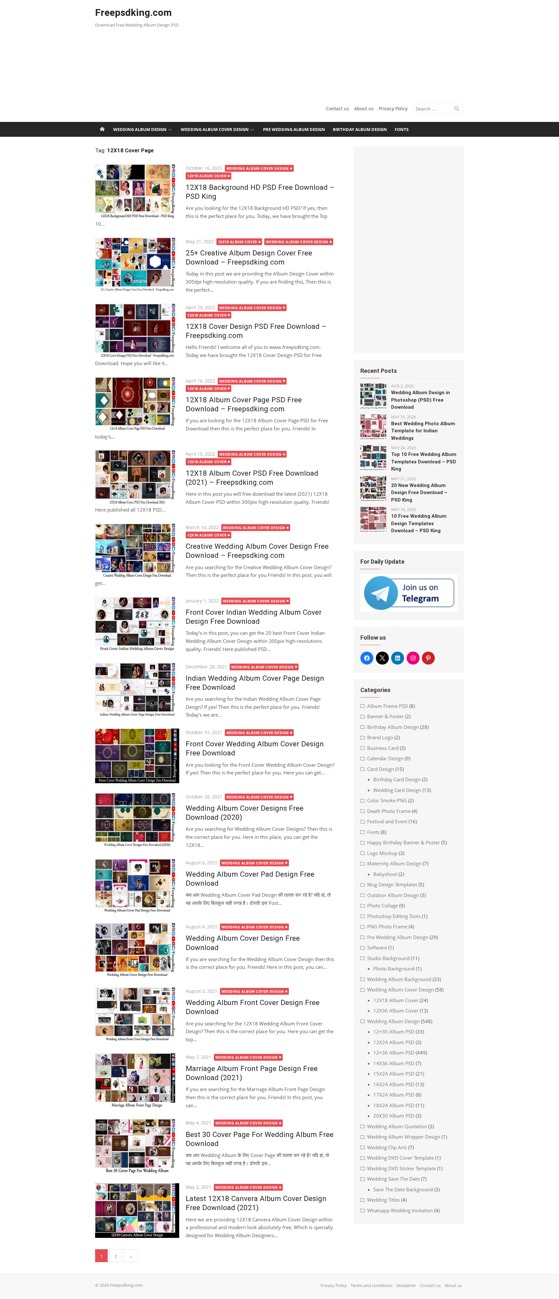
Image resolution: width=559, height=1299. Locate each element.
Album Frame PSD (387, 706)
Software (377, 947)
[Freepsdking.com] (102, 129)
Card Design (380, 769)
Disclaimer (406, 1285)
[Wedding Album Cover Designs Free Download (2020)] (137, 820)
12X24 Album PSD (393, 1042)
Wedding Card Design (397, 790)
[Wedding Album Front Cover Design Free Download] (137, 1014)
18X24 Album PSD (393, 1105)
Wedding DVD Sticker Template (401, 1168)
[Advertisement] (342, 48)
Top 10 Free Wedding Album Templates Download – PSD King (423, 461)
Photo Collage (382, 905)
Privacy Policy (393, 108)
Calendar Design (385, 758)
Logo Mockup (382, 853)
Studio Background (388, 958)
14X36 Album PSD (393, 1063)
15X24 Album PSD (393, 1073)
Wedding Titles (383, 1199)
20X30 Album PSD (393, 1115)
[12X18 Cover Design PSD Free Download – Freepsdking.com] (137, 331)
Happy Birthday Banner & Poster (403, 842)
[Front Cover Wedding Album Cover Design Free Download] (137, 756)
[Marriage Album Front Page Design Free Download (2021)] (137, 1080)
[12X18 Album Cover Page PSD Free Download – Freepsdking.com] (137, 404)
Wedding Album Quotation (397, 1126)
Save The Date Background (403, 1189)
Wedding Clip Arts (387, 1147)
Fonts (402, 129)
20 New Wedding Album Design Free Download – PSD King (419, 492)
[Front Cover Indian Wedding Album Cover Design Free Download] (137, 624)
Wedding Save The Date (393, 1178)
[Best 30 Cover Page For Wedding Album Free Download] (137, 1146)
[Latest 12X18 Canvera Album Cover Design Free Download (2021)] (137, 1210)
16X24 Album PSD (393, 1084)
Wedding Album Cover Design (215, 129)
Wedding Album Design (140, 129)
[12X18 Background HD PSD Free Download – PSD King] (137, 191)
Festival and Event (387, 821)
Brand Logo (380, 737)
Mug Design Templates (392, 884)
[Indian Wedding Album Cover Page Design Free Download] (137, 690)
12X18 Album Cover (206, 175)
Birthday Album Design (360, 129)
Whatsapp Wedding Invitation (400, 1210)
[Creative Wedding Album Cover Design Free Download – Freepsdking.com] (137, 551)
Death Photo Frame (389, 811)
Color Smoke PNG (387, 800)
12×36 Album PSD (393, 1052)
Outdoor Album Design (393, 895)
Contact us (337, 108)
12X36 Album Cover (395, 1010)
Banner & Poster (385, 716)
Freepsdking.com (133, 12)
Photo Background (394, 968)
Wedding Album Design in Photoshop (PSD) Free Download (420, 400)
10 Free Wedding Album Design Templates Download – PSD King (418, 523)
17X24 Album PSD (393, 1094)
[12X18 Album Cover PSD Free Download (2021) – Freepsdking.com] (137, 477)
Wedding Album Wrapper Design (403, 1136)
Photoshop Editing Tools (394, 916)
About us (364, 108)
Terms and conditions (371, 1285)
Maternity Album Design (394, 863)
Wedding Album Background (399, 979)
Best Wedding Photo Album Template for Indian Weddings (423, 431)
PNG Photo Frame (387, 926)
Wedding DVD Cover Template (400, 1157)
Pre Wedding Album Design (294, 129)
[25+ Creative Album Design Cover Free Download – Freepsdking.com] (137, 265)
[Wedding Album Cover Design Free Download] (137, 950)
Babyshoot (385, 874)
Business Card (383, 748)
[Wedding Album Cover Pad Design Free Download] (137, 886)
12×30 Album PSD (393, 1031)
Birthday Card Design (397, 779)
